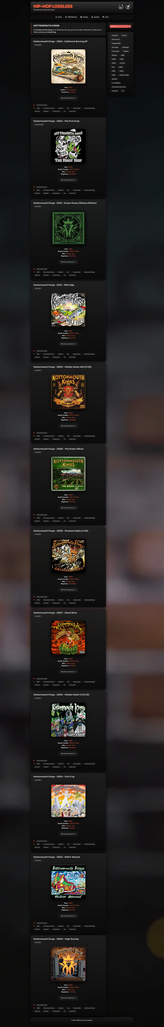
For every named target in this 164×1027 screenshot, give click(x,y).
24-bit (124, 35)
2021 (113, 71)
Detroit (114, 55)
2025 (120, 67)
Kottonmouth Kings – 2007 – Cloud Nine (55, 613)
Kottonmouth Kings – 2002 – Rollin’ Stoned (56, 857)
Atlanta (125, 51)
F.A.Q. (107, 17)
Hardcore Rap (76, 108)
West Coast (72, 111)
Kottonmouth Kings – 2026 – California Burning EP (60, 41)
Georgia (114, 91)
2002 (38, 926)
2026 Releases (72, 17)
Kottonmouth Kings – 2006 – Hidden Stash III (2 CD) (61, 694)
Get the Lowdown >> (68, 98)
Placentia (37, 111)
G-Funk (122, 63)
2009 (38, 436)
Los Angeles (115, 83)
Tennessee (115, 51)
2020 (113, 59)
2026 (38, 108)
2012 (38, 354)
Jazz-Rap (114, 47)
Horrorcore (115, 39)
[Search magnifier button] (129, 26)
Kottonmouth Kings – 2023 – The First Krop (56, 121)
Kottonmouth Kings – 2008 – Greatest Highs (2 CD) (60, 531)
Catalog (85, 17)
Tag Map (96, 17)
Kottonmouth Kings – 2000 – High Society (56, 939)
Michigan (125, 47)
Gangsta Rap (116, 43)
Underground (56, 111)
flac (68, 108)
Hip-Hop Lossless (52, 6)
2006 (38, 763)
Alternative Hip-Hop (49, 108)
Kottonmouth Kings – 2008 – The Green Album (58, 449)
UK (122, 91)
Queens (114, 79)
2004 (38, 844)
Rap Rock (46, 111)
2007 (38, 681)
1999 (113, 75)
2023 (38, 190)
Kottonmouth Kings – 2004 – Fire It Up (54, 776)
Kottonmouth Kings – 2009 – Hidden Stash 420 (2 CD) (62, 367)
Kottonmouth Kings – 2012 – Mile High (53, 285)
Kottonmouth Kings (42, 105)
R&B (122, 55)
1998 (121, 59)
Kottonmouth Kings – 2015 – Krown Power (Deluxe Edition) (65, 203)
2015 (38, 272)
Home (60, 17)
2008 (38, 518)
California (60, 108)
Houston (114, 35)
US (64, 111)
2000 (38, 1008)
